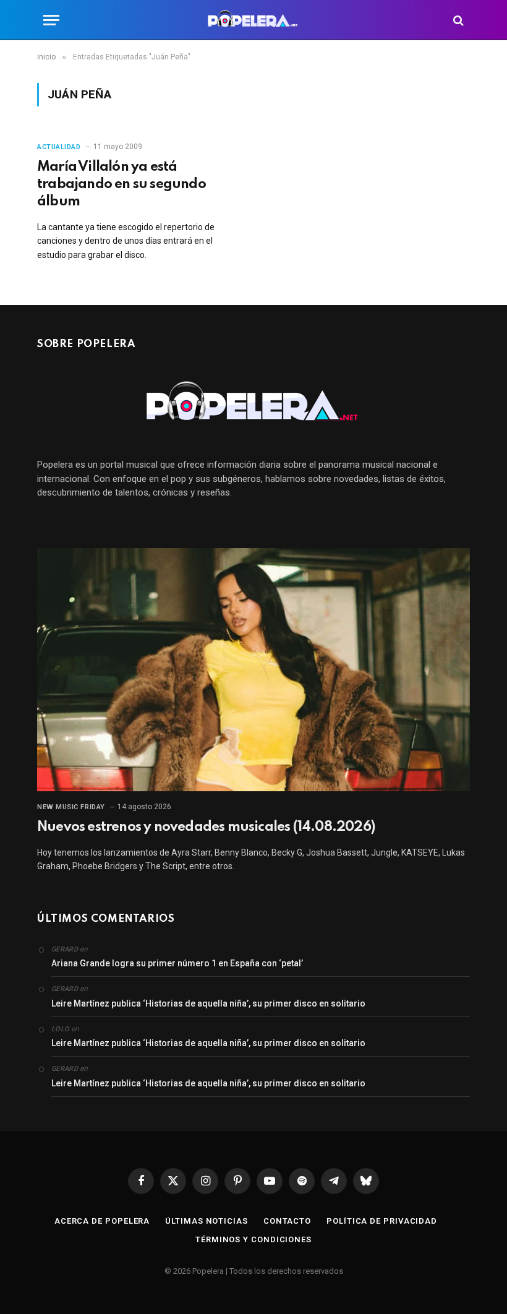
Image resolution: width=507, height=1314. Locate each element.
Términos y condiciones (253, 1239)
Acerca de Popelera (102, 1221)
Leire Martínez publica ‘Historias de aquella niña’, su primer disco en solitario (208, 1003)
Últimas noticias (206, 1221)
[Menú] (51, 20)
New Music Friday (71, 807)
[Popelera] (253, 20)
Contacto (287, 1221)
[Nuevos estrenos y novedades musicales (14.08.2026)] (253, 670)
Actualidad (59, 147)
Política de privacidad (381, 1221)
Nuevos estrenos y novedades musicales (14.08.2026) (206, 827)
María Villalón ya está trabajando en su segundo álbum (121, 184)
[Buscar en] (457, 20)
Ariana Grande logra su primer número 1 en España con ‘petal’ (177, 963)
